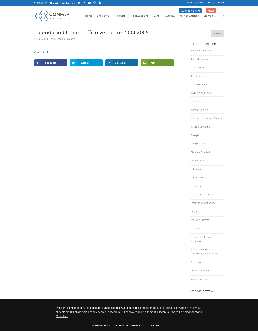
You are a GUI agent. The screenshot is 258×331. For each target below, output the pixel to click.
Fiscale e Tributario (201, 152)
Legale (194, 211)
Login (190, 2)
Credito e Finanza (200, 126)
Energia (195, 135)
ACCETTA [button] (155, 325)
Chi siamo (103, 16)
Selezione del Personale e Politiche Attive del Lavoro (205, 251)
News (211, 10)
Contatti (220, 2)
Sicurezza (196, 262)
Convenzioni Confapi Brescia (206, 118)
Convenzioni (140, 16)
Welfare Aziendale (201, 279)
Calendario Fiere (200, 58)
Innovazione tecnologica (204, 194)
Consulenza (197, 101)
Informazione (198, 177)
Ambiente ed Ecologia (63, 38)
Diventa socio (204, 2)
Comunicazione (199, 84)
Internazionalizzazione (203, 202)
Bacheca (170, 16)
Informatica (197, 169)
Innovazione (197, 186)
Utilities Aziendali (200, 270)
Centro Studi (197, 67)
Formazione (197, 160)
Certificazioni (198, 75)
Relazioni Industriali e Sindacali (202, 239)
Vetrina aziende (189, 16)
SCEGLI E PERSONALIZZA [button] (127, 325)
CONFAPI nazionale (201, 92)
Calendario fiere (190, 10)
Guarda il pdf (41, 52)
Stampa (208, 16)
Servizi (121, 16)
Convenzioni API (199, 109)
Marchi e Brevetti (200, 219)
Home (88, 16)
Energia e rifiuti (199, 143)
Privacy (195, 228)
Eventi (156, 16)
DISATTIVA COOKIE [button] (101, 325)
